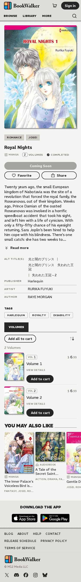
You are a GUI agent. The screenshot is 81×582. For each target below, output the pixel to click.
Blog (8, 533)
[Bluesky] (45, 575)
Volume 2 (34, 397)
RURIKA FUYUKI (40, 289)
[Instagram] (35, 575)
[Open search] (74, 16)
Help (37, 533)
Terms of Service (19, 548)
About (23, 533)
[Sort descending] (72, 338)
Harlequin (35, 281)
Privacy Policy (54, 541)
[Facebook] (26, 575)
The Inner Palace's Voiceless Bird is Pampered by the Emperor (18, 483)
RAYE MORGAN (40, 297)
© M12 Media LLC (16, 566)
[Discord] (16, 575)
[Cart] (54, 5)
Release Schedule (20, 541)
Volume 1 (34, 363)
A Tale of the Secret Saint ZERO (45, 471)
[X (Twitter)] (7, 575)
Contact (53, 533)
